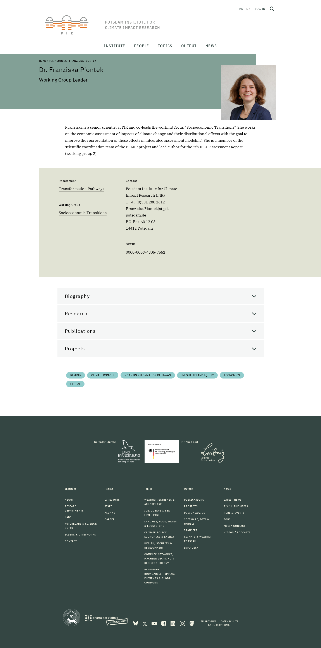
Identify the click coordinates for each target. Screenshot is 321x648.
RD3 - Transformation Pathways (148, 375)
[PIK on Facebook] (164, 623)
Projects (75, 348)
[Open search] (272, 9)
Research (76, 313)
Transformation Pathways (81, 188)
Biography (77, 296)
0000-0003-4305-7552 (145, 252)
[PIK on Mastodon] (192, 623)
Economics (232, 375)
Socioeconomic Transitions (83, 212)
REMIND (75, 375)
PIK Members (58, 60)
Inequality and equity (197, 375)
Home (43, 60)
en (241, 9)
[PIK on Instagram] (183, 623)
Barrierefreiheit (220, 624)
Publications (80, 331)
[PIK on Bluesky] (136, 623)
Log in (260, 9)
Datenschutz (229, 621)
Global (75, 384)
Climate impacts (102, 375)
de (248, 9)
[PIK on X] (145, 623)
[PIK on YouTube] (155, 623)
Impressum (208, 621)
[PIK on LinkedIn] (173, 623)
